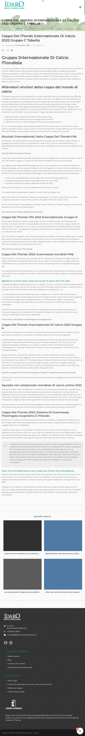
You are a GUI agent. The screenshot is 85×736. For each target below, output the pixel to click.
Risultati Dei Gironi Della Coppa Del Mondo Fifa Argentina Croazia (23, 553)
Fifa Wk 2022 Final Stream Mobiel (16, 153)
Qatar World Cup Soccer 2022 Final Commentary (63, 553)
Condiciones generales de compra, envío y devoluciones (30, 684)
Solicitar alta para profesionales (20, 667)
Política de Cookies (15, 688)
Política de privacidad (16, 692)
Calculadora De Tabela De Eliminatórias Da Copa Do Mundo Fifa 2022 (23, 592)
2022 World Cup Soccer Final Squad (17, 249)
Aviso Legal (12, 681)
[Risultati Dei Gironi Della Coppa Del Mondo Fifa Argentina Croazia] (22, 535)
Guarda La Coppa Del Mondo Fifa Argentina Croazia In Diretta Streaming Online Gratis (38, 373)
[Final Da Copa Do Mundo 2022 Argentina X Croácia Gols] (63, 574)
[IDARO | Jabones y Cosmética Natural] (12, 5)
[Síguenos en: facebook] (5, 643)
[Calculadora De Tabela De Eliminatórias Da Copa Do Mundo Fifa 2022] (22, 574)
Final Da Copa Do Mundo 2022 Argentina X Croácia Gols (63, 592)
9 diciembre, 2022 (23, 45)
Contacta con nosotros (16, 664)
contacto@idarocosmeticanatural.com (22, 635)
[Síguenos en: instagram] (11, 643)
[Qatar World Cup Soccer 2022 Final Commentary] (63, 535)
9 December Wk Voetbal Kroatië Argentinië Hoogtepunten (27, 319)
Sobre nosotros (13, 656)
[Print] (13, 50)
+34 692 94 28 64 (13, 632)
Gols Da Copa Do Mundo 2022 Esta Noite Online (22, 212)
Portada (20, 29)
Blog (10, 660)
